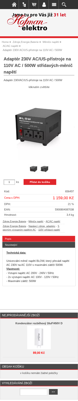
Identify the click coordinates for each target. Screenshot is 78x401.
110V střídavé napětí (49, 230)
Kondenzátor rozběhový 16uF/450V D (39, 323)
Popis (8, 238)
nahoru (72, 395)
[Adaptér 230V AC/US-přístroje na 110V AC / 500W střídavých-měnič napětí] (39, 125)
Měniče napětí (35, 221)
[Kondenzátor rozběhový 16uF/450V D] (39, 336)
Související (11, 244)
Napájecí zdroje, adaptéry (41, 226)
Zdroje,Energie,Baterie (14, 221)
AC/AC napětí (53, 221)
